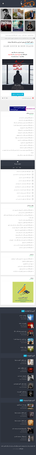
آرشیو (23, 311)
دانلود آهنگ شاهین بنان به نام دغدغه (25, 120)
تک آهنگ (22, 46)
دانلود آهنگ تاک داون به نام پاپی (25, 177)
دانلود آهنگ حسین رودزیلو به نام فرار (24, 192)
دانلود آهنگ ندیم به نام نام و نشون (25, 268)
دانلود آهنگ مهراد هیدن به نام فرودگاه (25, 130)
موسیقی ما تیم (16, 448)
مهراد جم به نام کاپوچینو (27, 263)
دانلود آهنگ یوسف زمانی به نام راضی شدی (24, 232)
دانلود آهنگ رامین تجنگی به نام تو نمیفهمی (24, 135)
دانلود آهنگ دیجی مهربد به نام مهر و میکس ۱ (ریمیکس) (21, 258)
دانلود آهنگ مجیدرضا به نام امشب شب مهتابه (23, 137)
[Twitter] (3, 98)
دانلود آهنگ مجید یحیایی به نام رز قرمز (25, 266)
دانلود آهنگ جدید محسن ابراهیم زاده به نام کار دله (22, 271)
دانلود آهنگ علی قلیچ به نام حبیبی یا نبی (23, 199)
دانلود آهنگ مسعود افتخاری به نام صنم (25, 140)
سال (13, 167)
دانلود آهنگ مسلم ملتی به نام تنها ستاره (23, 183)
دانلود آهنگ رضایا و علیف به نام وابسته (25, 132)
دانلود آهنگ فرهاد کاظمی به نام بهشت (25, 222)
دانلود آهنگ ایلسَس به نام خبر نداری (25, 212)
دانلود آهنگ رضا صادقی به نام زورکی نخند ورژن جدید (22, 210)
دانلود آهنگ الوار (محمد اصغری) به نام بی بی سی (23, 245)
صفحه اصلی (24, 35)
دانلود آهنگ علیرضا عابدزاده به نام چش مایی (22, 189)
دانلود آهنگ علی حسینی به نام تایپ (24, 196)
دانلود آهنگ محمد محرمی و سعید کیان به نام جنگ (23, 122)
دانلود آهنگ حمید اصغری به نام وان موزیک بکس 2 (22, 125)
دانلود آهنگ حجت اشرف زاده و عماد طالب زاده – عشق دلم (21, 240)
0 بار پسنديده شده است (27, 98)
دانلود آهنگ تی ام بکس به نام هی (26, 145)
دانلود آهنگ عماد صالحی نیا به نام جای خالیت (24, 237)
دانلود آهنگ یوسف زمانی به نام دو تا (25, 220)
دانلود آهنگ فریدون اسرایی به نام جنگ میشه (20, 42)
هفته (20, 167)
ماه (16, 167)
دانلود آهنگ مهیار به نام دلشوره (26, 142)
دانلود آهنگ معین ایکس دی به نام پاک (24, 171)
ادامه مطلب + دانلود (16, 94)
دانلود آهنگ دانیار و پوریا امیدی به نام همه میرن (22, 174)
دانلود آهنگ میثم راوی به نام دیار (25, 180)
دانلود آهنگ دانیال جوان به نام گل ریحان (24, 155)
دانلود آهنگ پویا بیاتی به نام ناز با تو (25, 117)
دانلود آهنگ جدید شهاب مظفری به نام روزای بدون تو (22, 227)
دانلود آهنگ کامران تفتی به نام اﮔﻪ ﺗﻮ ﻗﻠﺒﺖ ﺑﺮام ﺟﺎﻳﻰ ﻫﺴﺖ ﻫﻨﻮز (20, 225)
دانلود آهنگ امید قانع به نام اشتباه (26, 147)
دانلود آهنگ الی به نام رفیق (27, 242)
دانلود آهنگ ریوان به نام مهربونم (26, 127)
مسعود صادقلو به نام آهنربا (27, 261)
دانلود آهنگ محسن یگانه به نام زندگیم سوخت (23, 235)
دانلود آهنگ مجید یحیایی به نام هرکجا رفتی (23, 186)
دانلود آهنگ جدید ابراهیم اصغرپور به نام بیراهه (23, 230)
